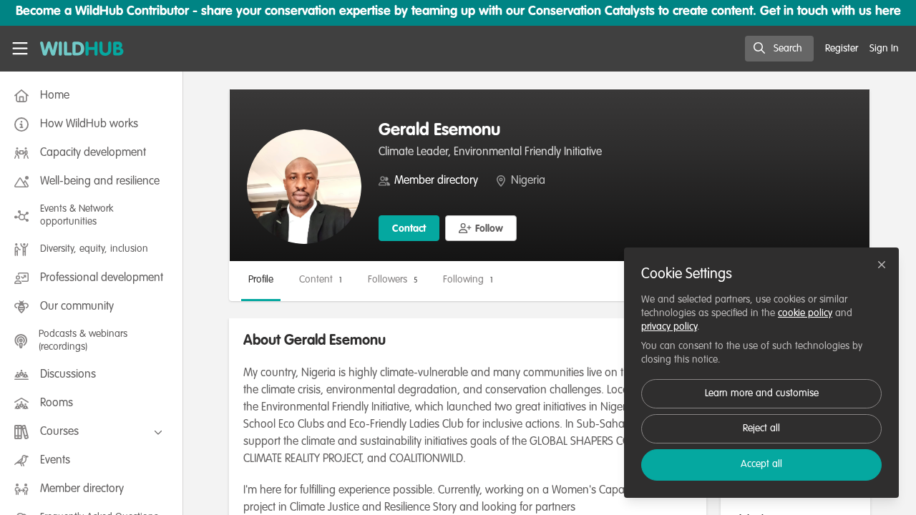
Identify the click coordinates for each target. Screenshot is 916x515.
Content (320, 280)
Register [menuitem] (841, 49)
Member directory (436, 181)
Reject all (761, 428)
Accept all (761, 464)
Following (468, 280)
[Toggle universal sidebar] (20, 49)
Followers (392, 280)
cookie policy (805, 313)
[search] (779, 49)
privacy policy (669, 327)
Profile (260, 280)
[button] (481, 228)
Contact (409, 229)
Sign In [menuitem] (884, 49)
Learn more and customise (762, 393)
